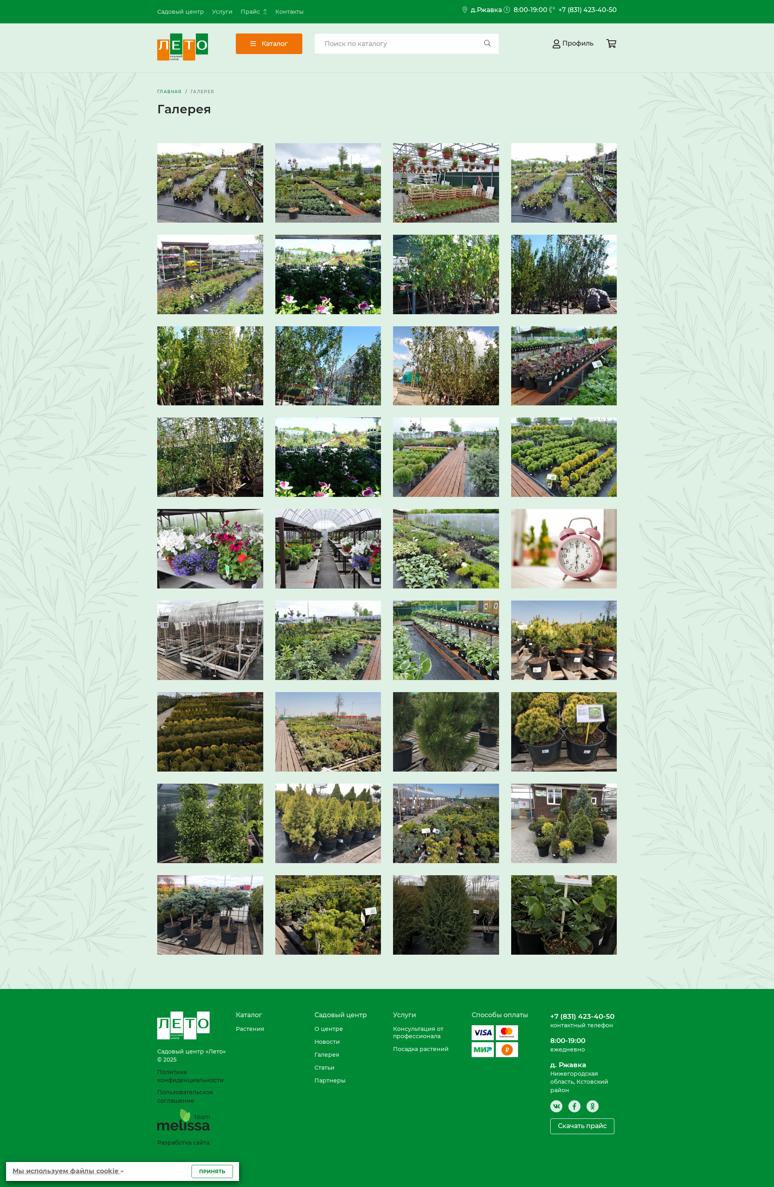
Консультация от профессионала (418, 1032)
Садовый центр (180, 11)
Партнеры (329, 1080)
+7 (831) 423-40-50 (587, 10)
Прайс (250, 11)
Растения (250, 1029)
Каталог (274, 44)
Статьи (324, 1067)
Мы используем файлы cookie (66, 1171)
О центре (328, 1029)
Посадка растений (421, 1049)
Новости (327, 1041)
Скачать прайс (582, 1126)
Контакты (289, 11)
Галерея (326, 1054)
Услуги (222, 11)
